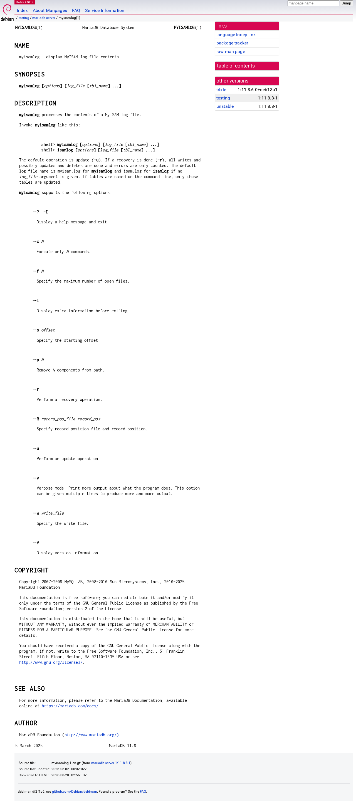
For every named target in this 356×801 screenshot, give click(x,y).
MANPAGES (25, 2)
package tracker (232, 43)
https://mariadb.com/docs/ (70, 705)
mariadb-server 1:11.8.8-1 (111, 763)
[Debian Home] (7, 11)
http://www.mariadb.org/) (92, 734)
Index (22, 10)
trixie (221, 89)
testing (24, 18)
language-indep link (236, 34)
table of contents (236, 66)
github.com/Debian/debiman (74, 791)
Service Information (104, 10)
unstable (225, 106)
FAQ (76, 10)
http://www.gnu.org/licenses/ (51, 662)
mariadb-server (43, 18)
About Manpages (50, 10)
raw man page (230, 51)
